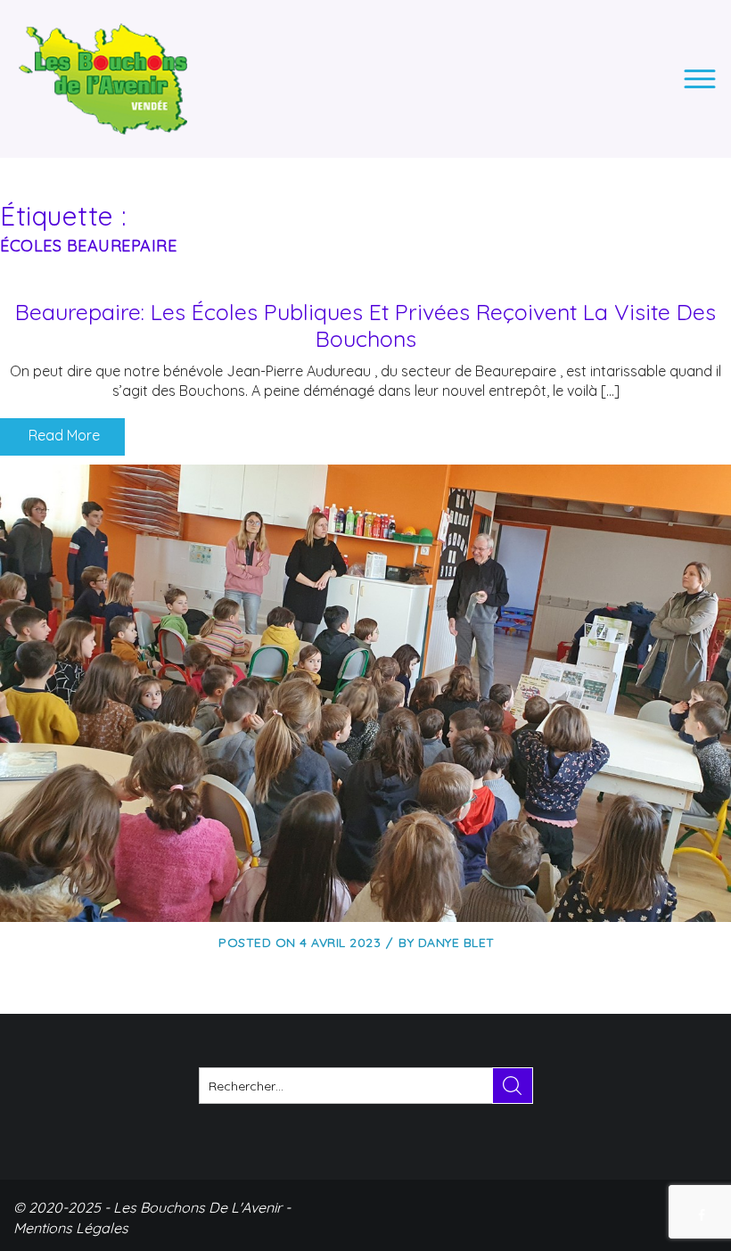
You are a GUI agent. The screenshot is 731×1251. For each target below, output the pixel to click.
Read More (62, 435)
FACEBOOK (703, 1215)
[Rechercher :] (366, 1085)
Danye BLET (456, 942)
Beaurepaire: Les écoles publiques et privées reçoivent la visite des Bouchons (365, 325)
